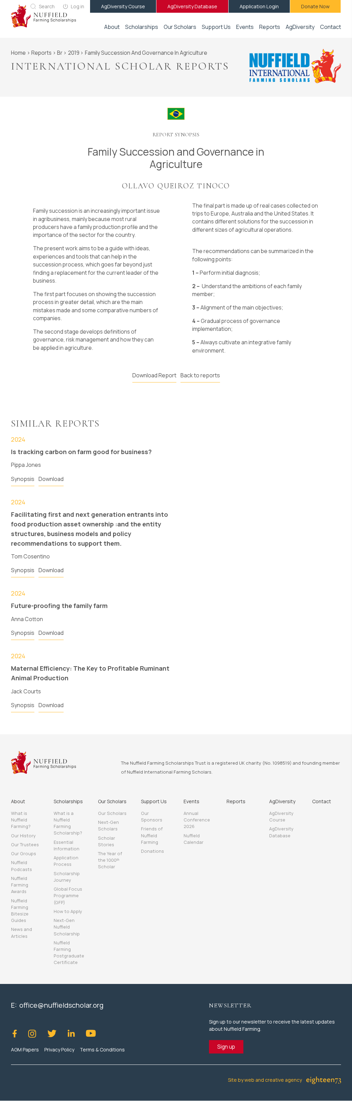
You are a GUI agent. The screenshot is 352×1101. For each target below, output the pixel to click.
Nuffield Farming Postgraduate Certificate (69, 953)
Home (18, 52)
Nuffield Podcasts (21, 865)
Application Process (66, 860)
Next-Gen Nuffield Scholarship (67, 926)
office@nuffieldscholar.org (61, 1005)
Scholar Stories (106, 841)
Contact (330, 27)
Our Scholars (112, 813)
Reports (269, 27)
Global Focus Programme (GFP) (68, 895)
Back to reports (200, 375)
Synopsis (22, 479)
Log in (77, 6)
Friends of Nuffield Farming (152, 835)
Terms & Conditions (102, 1049)
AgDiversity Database (192, 6)
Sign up (226, 1046)
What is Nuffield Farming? (21, 819)
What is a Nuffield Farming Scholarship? (68, 823)
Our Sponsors (151, 816)
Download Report (154, 375)
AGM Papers (25, 1049)
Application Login (259, 6)
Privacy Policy (59, 1049)
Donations (152, 851)
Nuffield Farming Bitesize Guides (20, 911)
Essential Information (66, 845)
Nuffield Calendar (194, 838)
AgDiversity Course (123, 6)
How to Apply (68, 911)
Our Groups (23, 853)
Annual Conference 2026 (197, 819)
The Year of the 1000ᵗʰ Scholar (110, 860)
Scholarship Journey (67, 876)
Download (51, 479)
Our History (23, 835)
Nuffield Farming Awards (19, 884)
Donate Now (315, 6)
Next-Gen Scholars (108, 825)
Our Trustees (25, 844)
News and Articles (21, 932)
